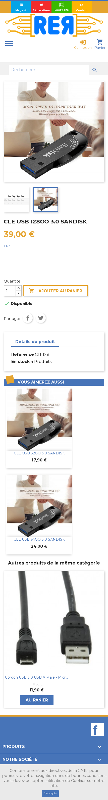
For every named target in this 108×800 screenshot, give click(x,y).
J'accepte (50, 793)
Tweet (41, 318)
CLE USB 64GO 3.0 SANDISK (39, 539)
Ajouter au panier (55, 291)
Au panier (37, 700)
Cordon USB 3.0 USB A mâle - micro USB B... (36, 677)
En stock (20, 361)
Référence (22, 354)
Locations (62, 10)
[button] (6, 639)
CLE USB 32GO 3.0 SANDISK (39, 453)
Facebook (97, 738)
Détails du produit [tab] (35, 341)
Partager (28, 318)
